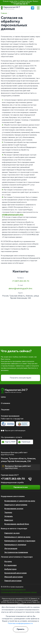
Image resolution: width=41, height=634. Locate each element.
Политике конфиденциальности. (20, 623)
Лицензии (5, 410)
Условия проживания (10, 416)
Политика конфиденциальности (13, 589)
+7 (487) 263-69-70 (20, 4)
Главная (4, 13)
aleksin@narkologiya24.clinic (20, 289)
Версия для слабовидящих (15, 430)
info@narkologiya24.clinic (12, 215)
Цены (3, 397)
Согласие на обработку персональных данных (19, 592)
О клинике (5, 403)
